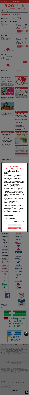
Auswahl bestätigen (14, 224)
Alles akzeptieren (14, 228)
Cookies (12, 202)
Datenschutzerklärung (9, 201)
